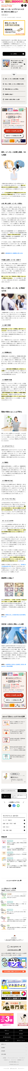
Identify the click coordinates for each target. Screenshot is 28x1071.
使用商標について (20, 1059)
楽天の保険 (3, 1054)
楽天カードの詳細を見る (13, 135)
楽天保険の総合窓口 (7, 1037)
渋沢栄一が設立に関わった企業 (12, 99)
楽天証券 (7, 1033)
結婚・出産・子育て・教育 (9, 823)
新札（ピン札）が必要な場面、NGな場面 (14, 78)
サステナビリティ (21, 1068)
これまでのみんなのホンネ (13, 949)
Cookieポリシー (7, 1059)
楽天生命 (21, 1033)
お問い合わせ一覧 (13, 1068)
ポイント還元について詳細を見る (16, 126)
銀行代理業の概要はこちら (14, 1061)
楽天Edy (21, 1037)
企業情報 (4, 1057)
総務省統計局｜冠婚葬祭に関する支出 (14, 253)
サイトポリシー (22, 1057)
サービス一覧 (6, 1068)
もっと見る (14, 53)
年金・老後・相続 (7, 830)
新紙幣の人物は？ (9, 94)
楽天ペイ (7, 1040)
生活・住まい (6, 827)
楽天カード (7, 1030)
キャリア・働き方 (7, 820)
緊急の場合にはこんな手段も (11, 89)
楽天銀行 (21, 1030)
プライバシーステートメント (12, 1057)
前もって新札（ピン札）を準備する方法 (14, 84)
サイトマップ (13, 1059)
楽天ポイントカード (21, 1040)
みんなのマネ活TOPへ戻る (13, 880)
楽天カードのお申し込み (13, 131)
